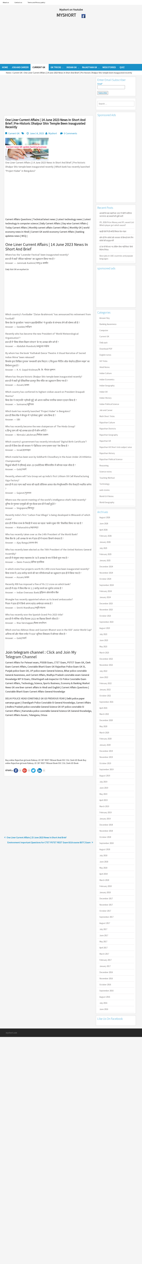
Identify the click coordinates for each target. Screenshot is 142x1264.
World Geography (106, 502)
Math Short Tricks (107, 416)
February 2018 (105, 886)
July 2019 (103, 781)
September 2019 (106, 769)
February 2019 (105, 812)
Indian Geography (107, 385)
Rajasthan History (107, 453)
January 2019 (105, 818)
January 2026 (105, 542)
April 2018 (103, 874)
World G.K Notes (106, 496)
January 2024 (105, 597)
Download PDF (105, 348)
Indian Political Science (109, 404)
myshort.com (11, 1032)
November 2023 (106, 609)
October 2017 (105, 910)
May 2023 (103, 646)
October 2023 (105, 615)
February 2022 (105, 683)
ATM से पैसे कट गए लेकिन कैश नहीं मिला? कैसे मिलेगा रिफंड (116, 248)
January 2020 (105, 745)
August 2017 (104, 923)
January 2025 (105, 560)
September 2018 (106, 843)
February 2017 (105, 960)
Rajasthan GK (105, 441)
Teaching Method (107, 478)
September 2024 (106, 585)
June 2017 (103, 935)
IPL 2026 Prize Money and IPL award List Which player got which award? (116, 224)
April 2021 (103, 708)
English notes (105, 355)
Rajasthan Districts (107, 428)
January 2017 (105, 966)
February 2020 (105, 738)
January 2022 (105, 689)
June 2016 (103, 1009)
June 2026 (103, 523)
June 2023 (103, 640)
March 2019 (104, 806)
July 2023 (103, 634)
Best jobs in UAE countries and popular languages (116, 257)
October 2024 (105, 579)
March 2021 (104, 714)
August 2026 (104, 517)
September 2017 (106, 917)
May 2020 (103, 726)
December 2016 (106, 972)
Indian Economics (106, 379)
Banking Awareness (107, 324)
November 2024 (106, 572)
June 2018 (103, 861)
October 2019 (105, 763)
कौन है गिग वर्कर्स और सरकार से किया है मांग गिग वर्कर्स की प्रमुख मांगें (116, 239)
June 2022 (103, 677)
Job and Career (105, 410)
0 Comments (70, 133)
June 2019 (103, 787)
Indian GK (103, 391)
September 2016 (106, 990)
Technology (104, 484)
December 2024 (106, 566)
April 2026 (103, 529)
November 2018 (106, 831)
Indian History (105, 398)
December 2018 (106, 824)
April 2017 (103, 947)
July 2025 (103, 548)
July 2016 (103, 1003)
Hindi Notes (104, 367)
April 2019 (103, 800)
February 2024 (105, 591)
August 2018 (104, 849)
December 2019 (106, 751)
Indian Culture (105, 373)
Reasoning (104, 465)
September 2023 (106, 622)
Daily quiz (103, 342)
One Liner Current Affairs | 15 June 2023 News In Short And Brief (36, 837)
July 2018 (103, 855)
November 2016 (106, 978)
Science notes (105, 471)
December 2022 (106, 659)
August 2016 (104, 997)
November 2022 (106, 665)
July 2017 (103, 929)
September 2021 (106, 702)
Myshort (52, 133)
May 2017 (103, 941)
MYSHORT (67, 15)
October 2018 (105, 837)
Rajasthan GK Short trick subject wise (115, 447)
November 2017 (106, 904)
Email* (100, 83)
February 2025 (105, 554)
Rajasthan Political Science (110, 459)
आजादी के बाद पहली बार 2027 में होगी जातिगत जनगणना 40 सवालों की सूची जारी (115, 214)
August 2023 (104, 628)
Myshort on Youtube (71, 9)
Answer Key (104, 318)
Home (8, 72)
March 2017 (104, 954)
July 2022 (103, 671)
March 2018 (104, 880)
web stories (104, 490)
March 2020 (104, 732)
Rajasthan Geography (108, 435)
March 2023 (104, 652)
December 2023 (106, 603)
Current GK (17, 72)
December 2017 (106, 898)
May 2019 (103, 794)
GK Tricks (103, 361)
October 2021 (105, 695)
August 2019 (104, 775)
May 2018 (103, 867)
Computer (103, 330)
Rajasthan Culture (107, 422)
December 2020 (106, 720)
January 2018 (105, 892)
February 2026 (105, 536)
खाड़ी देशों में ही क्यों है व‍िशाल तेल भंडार (112, 231)
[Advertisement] (61, 41)
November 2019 (106, 757)
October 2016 (105, 984)
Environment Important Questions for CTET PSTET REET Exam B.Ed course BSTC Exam (49, 842)
